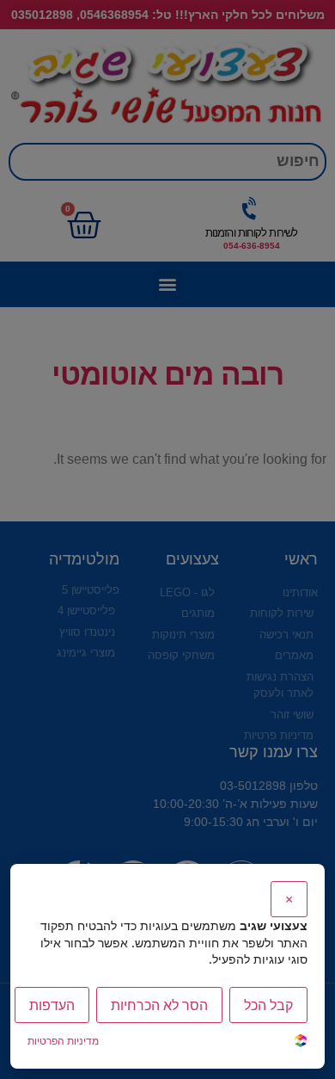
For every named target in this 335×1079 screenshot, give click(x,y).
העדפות (52, 1005)
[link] (301, 1042)
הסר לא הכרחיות (159, 1005)
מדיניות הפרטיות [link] (63, 1040)
